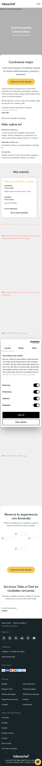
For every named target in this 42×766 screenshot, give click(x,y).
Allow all (21, 415)
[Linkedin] (22, 638)
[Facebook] (4, 638)
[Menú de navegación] (38, 3)
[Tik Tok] (28, 638)
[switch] (36, 392)
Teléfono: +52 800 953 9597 (13, 651)
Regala (4, 684)
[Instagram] (10, 638)
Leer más (5, 112)
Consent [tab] (7, 348)
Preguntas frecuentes (10, 699)
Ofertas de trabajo (9, 694)
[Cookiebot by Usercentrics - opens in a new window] (30, 342)
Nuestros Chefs (18, 762)
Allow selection (21, 422)
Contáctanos (27, 704)
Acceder (5, 704)
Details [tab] (21, 348)
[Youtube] (34, 638)
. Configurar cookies (30, 762)
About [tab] (34, 348)
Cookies (26, 699)
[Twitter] (16, 638)
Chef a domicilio (29, 684)
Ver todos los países (9, 748)
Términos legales (29, 689)
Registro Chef (7, 689)
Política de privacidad (31, 694)
